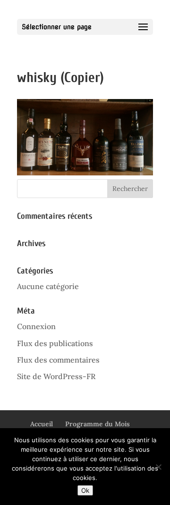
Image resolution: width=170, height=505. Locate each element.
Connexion (36, 326)
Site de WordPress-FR (56, 376)
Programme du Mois (97, 424)
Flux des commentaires (58, 359)
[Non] (158, 467)
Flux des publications (55, 343)
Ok (85, 490)
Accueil (41, 424)
